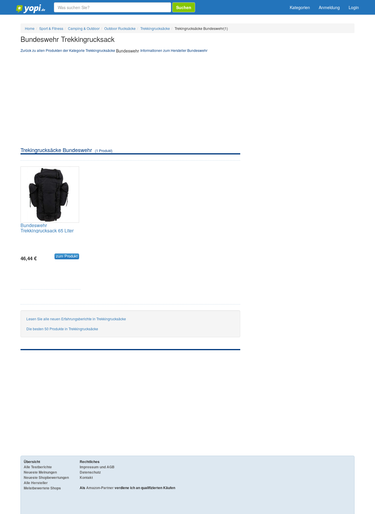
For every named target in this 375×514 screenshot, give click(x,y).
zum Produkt (67, 256)
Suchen (183, 7)
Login (354, 7)
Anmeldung (329, 7)
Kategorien (300, 7)
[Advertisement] (187, 102)
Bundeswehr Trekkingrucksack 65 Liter (47, 228)
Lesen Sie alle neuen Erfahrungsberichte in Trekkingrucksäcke (76, 318)
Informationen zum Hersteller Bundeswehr (173, 50)
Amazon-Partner (100, 487)
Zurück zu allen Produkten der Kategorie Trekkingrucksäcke (68, 50)
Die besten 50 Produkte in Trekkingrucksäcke (62, 328)
